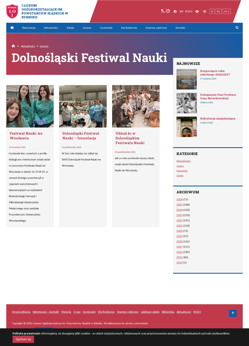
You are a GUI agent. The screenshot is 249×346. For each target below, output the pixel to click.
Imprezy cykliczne (156, 28)
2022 (180, 220)
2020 (180, 231)
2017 (180, 247)
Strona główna (21, 312)
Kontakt (180, 28)
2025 (180, 204)
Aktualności (51, 28)
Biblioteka (168, 312)
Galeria (180, 166)
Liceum (87, 28)
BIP (181, 11)
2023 (180, 215)
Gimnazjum (182, 170)
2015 (180, 257)
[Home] (13, 46)
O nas (77, 312)
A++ (226, 11)
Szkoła (70, 28)
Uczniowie (106, 28)
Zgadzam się (23, 339)
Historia (66, 312)
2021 (180, 225)
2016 (180, 252)
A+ (218, 11)
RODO (188, 11)
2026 (180, 199)
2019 (180, 236)
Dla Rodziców (129, 28)
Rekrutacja (28, 28)
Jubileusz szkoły (150, 312)
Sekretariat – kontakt (46, 312)
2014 (180, 262)
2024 (180, 210)
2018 (180, 241)
